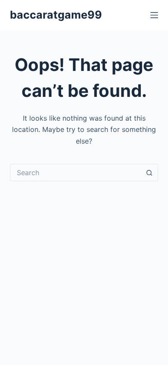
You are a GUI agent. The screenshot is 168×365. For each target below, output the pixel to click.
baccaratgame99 (56, 14)
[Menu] (154, 15)
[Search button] (149, 172)
